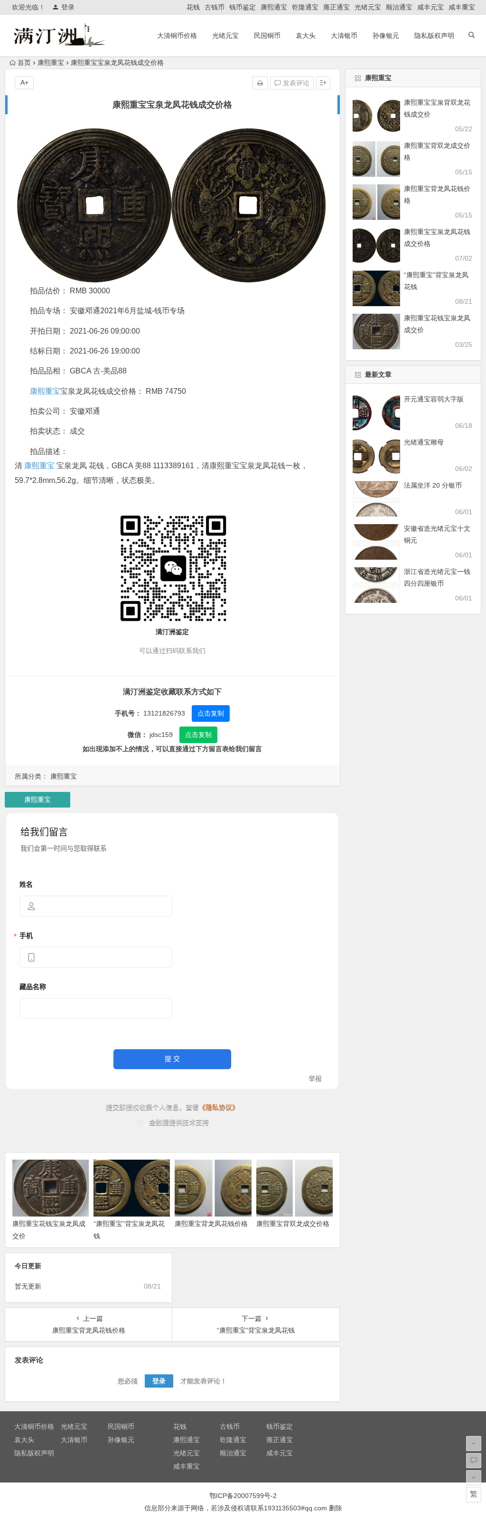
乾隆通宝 (305, 7)
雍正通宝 (336, 7)
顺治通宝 (399, 7)
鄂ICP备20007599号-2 (243, 1495)
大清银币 (344, 35)
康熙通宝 (274, 7)
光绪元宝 (368, 7)
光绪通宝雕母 (424, 442)
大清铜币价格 (177, 35)
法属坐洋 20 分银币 (433, 485)
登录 (68, 7)
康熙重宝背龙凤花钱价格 (211, 1223)
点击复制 (210, 713)
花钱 (193, 7)
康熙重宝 (50, 62)
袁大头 (306, 35)
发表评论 (295, 83)
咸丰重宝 (462, 7)
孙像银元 (386, 35)
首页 (24, 62)
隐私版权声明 (434, 35)
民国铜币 (267, 35)
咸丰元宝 (430, 7)
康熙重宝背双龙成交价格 (292, 1223)
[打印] (260, 83)
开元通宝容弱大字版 (434, 399)
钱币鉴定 (242, 7)
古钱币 (214, 7)
